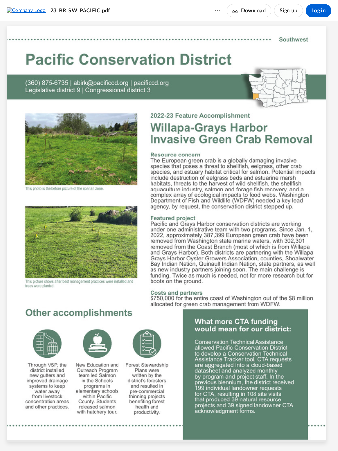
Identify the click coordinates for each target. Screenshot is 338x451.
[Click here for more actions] (217, 10)
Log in (318, 10)
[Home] (26, 10)
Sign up (288, 10)
